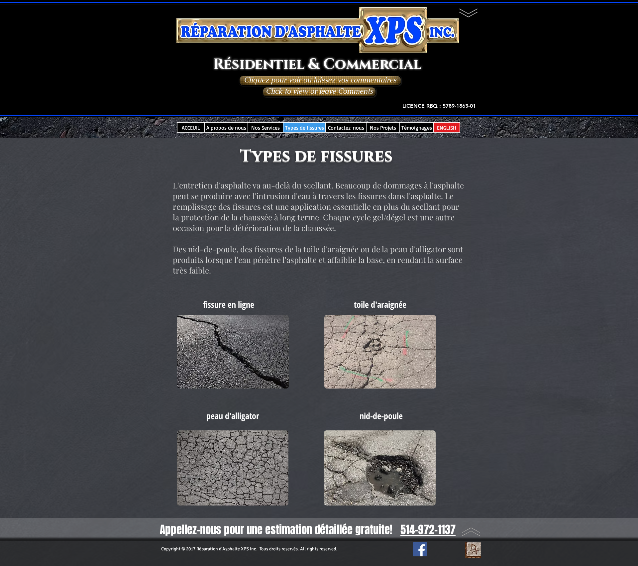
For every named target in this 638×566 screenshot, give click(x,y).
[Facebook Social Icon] (420, 549)
